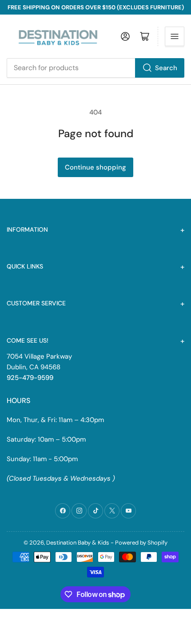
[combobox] (95, 68)
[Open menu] (174, 36)
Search (166, 67)
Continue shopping (95, 167)
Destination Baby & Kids (77, 542)
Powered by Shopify (141, 542)
